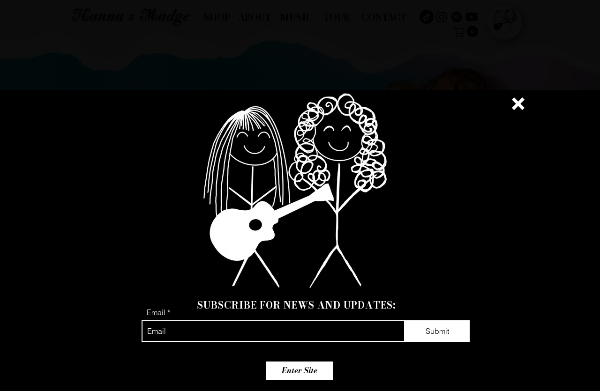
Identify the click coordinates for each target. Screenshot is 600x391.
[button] (518, 104)
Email (156, 312)
